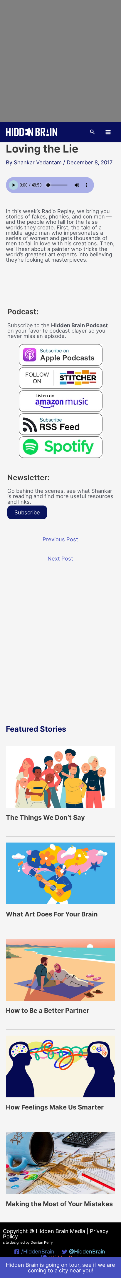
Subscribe (27, 512)
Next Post (60, 558)
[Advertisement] (60, 61)
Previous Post (60, 539)
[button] (92, 132)
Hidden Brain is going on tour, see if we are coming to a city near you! (60, 1267)
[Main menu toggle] (108, 132)
